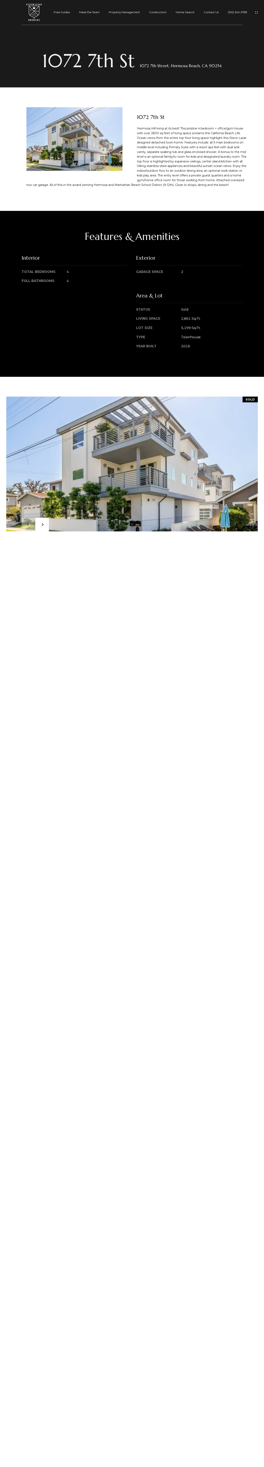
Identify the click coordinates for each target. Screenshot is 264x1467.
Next (42, 524)
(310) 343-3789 (237, 12)
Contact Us (211, 12)
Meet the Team (89, 12)
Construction (157, 12)
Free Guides (62, 12)
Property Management (124, 12)
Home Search (185, 12)
